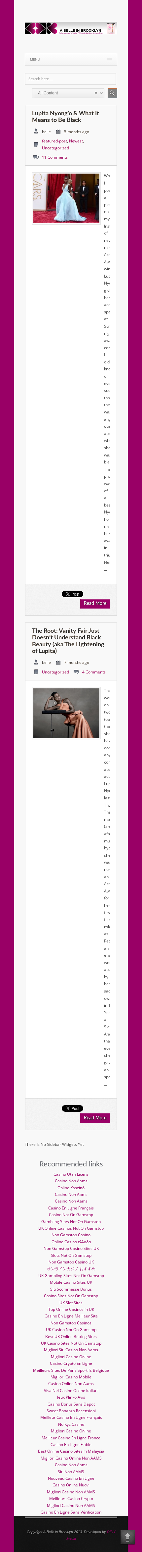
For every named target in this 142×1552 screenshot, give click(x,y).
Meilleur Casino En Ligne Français (71, 1417)
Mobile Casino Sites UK (71, 1282)
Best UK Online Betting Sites (71, 1336)
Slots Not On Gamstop (71, 1255)
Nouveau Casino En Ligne (71, 1478)
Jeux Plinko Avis (71, 1397)
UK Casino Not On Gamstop (71, 1329)
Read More (95, 603)
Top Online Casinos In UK (71, 1309)
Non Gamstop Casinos (71, 1323)
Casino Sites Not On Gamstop (71, 1296)
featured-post (54, 141)
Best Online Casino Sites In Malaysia (71, 1451)
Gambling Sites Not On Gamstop (71, 1221)
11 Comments (55, 157)
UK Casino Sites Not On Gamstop (71, 1343)
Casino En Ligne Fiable (71, 1444)
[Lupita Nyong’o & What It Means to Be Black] (66, 222)
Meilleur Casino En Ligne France (71, 1438)
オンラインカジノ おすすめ (71, 1268)
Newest (76, 141)
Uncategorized (55, 148)
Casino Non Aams (71, 1181)
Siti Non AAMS (71, 1471)
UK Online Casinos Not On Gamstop (71, 1228)
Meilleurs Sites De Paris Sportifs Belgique (71, 1370)
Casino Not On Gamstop (71, 1214)
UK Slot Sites (71, 1303)
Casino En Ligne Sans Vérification (71, 1512)
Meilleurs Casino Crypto (71, 1498)
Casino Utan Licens (71, 1174)
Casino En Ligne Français (71, 1208)
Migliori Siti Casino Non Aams (71, 1350)
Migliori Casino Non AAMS (71, 1492)
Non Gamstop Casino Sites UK (71, 1248)
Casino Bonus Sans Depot (71, 1404)
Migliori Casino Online (71, 1357)
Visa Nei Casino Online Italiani (71, 1390)
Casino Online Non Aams (71, 1383)
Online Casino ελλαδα (71, 1242)
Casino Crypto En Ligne (71, 1363)
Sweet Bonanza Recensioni (71, 1411)
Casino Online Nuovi (71, 1485)
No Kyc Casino (71, 1424)
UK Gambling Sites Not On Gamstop (71, 1275)
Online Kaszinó (71, 1188)
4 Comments (94, 672)
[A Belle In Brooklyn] (71, 33)
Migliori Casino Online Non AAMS (71, 1458)
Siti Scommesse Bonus (71, 1289)
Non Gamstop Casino (71, 1235)
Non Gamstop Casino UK (71, 1262)
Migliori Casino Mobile (71, 1377)
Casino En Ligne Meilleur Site (71, 1316)
